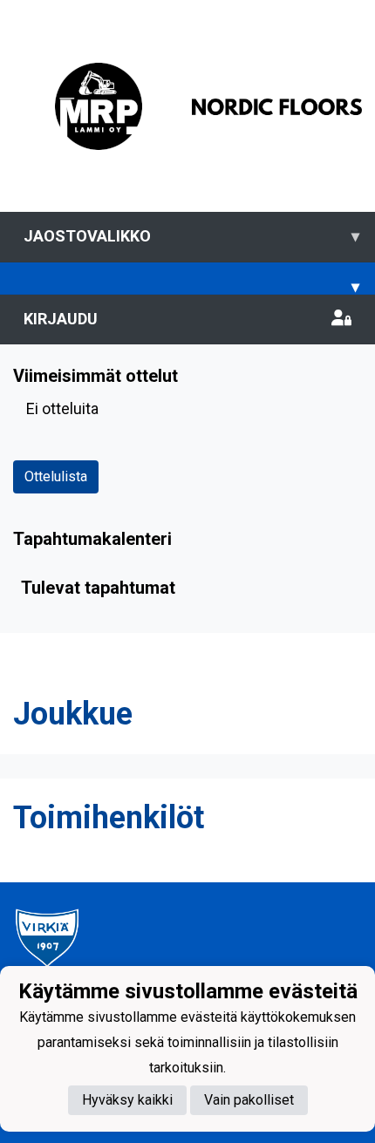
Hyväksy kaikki (127, 1100)
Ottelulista (55, 476)
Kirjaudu (61, 319)
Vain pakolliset (249, 1100)
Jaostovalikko (191, 236)
